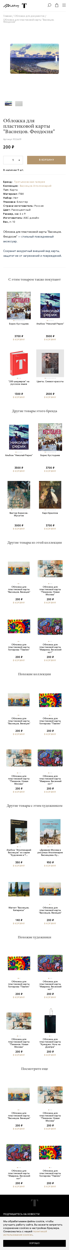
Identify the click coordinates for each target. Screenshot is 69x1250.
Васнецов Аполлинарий (36, 186)
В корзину (46, 160)
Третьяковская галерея (29, 182)
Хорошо (34, 1243)
